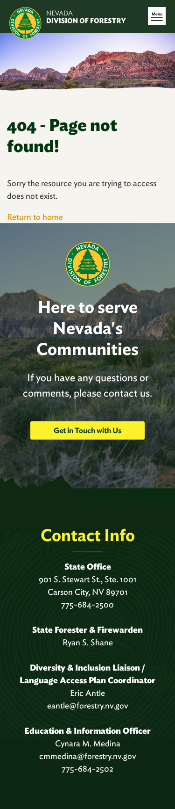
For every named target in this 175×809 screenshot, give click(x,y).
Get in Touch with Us (87, 430)
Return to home (35, 217)
